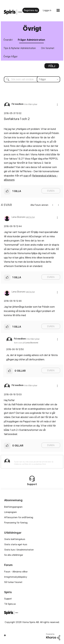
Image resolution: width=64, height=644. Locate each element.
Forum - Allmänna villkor (15, 571)
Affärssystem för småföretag (18, 517)
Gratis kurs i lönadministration (19, 549)
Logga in (47, 10)
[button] (57, 104)
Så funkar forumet (13, 582)
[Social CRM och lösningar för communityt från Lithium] (53, 636)
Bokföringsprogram (13, 506)
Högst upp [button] (5, 635)
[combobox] (32, 79)
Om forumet (47, 48)
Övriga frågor (10, 56)
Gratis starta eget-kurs (15, 544)
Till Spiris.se (10, 604)
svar (25, 175)
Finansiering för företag (15, 522)
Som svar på (26, 342)
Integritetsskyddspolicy (15, 577)
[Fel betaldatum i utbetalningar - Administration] (58, 205)
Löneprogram (10, 512)
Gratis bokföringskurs (14, 539)
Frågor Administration (31, 39)
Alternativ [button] (51, 67)
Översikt (8, 39)
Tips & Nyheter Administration (19, 48)
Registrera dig (31, 10)
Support (8, 598)
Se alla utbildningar (13, 555)
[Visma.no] (13, 12)
